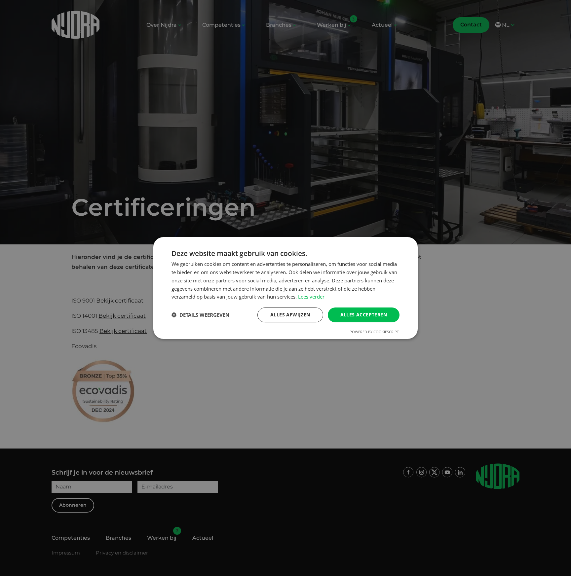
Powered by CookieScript (374, 331)
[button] (200, 315)
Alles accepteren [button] (363, 314)
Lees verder (311, 296)
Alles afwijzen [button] (290, 314)
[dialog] (285, 288)
